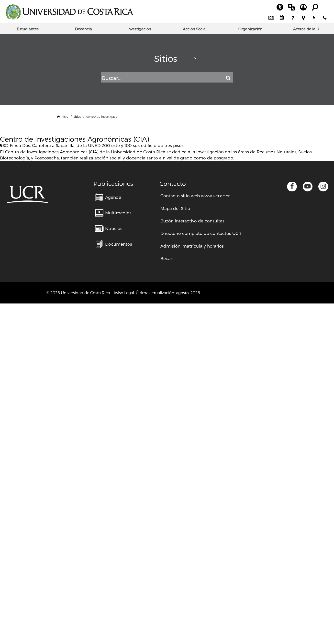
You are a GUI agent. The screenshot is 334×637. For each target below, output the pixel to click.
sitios (77, 116)
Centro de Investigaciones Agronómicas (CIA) (74, 139)
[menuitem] (271, 17)
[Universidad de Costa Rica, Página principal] (69, 12)
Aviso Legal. (124, 292)
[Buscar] (228, 78)
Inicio (64, 116)
